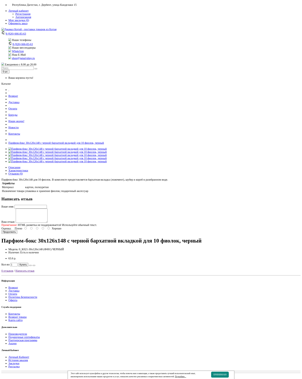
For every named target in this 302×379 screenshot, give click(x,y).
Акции (12, 343)
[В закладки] (30, 265)
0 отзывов (7, 270)
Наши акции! (16, 121)
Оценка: (6, 228)
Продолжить (9, 232)
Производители (17, 333)
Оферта (12, 300)
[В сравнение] (34, 265)
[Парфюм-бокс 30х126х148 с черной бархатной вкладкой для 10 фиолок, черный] (57, 148)
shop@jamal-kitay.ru (23, 58)
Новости (13, 127)
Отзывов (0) (15, 173)
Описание (14, 167)
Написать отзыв (24, 270)
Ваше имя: (7, 206)
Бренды (12, 114)
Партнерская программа (22, 340)
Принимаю (219, 374)
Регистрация (22, 13)
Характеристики (18, 170)
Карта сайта (15, 320)
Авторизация (23, 17)
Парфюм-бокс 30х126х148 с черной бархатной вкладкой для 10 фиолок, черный (56, 142)
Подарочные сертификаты (24, 337)
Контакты (14, 133)
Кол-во (5, 264)
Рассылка (14, 366)
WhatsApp (18, 51)
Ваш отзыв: (8, 221)
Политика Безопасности (22, 297)
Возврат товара (17, 316)
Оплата (12, 108)
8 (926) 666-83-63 (16, 33)
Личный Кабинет (18, 357)
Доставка (13, 102)
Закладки (13, 363)
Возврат (13, 95)
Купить (23, 264)
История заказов (18, 360)
